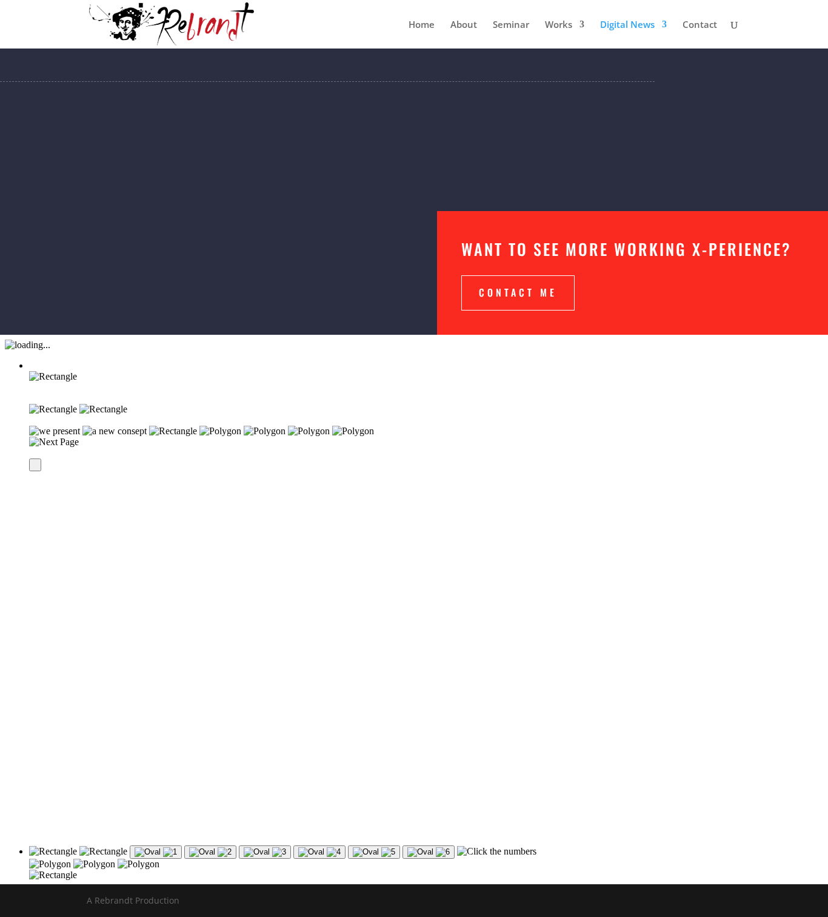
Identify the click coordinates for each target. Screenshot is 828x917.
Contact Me (518, 292)
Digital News (627, 25)
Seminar (511, 25)
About (463, 25)
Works (558, 25)
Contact (700, 25)
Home (422, 25)
